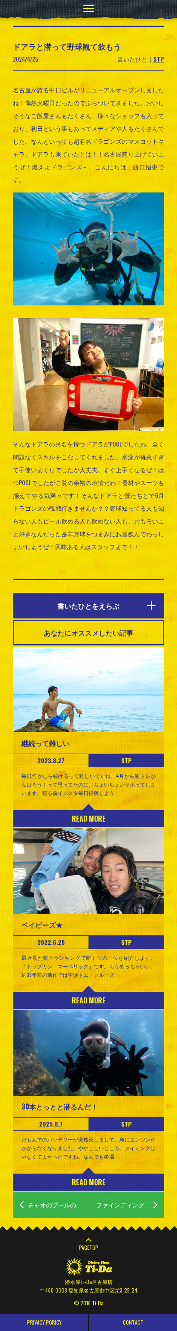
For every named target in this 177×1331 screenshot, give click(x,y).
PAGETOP (88, 1247)
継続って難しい (45, 743)
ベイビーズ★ (42, 925)
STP (158, 58)
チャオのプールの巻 (55, 1204)
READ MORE (89, 818)
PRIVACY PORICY (44, 1322)
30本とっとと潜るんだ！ (59, 1106)
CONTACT (133, 1322)
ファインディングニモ (126, 1204)
